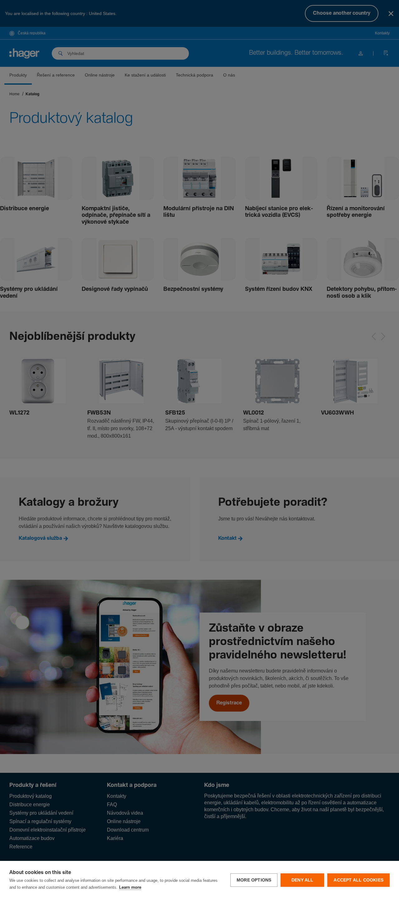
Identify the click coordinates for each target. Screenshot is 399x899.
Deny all (302, 880)
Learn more (130, 888)
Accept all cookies (358, 880)
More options (254, 880)
